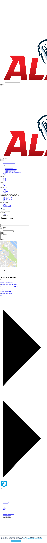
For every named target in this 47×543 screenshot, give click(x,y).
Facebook (4, 7)
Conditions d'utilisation (7, 205)
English (4, 184)
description (2, 233)
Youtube (4, 10)
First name (2, 227)
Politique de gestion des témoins (8, 514)
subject (1, 232)
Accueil (4, 214)
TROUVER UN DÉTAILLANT (9, 3)
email (1, 229)
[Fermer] (45, 537)
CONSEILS (5, 173)
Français (4, 185)
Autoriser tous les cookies (16, 540)
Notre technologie (6, 502)
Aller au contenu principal (5, 0)
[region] (23, 539)
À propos (4, 189)
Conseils (4, 508)
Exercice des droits (6, 516)
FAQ (4, 174)
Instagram (4, 8)
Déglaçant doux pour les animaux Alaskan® (13, 172)
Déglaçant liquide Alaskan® (10, 171)
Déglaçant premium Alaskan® (10, 170)
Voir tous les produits (9, 168)
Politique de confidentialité (7, 206)
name (1, 228)
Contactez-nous (5, 191)
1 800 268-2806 (6, 222)
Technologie (5, 190)
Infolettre (4, 192)
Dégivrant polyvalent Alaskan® (11, 169)
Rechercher (2, 83)
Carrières (4, 204)
